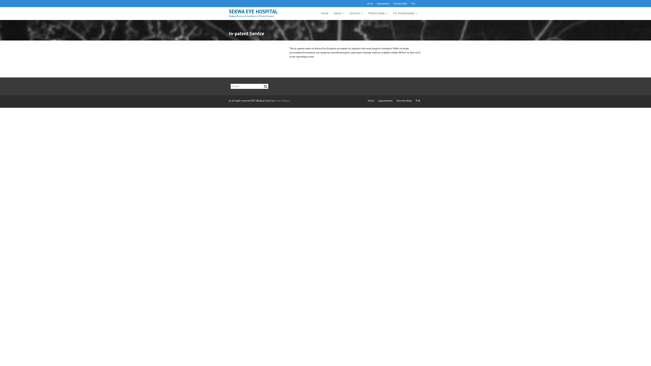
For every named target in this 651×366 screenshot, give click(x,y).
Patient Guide (376, 13)
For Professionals (403, 13)
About (370, 3)
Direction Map (400, 3)
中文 (413, 3)
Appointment (383, 3)
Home (324, 13)
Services (355, 13)
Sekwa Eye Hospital (253, 11)
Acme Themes (282, 100)
